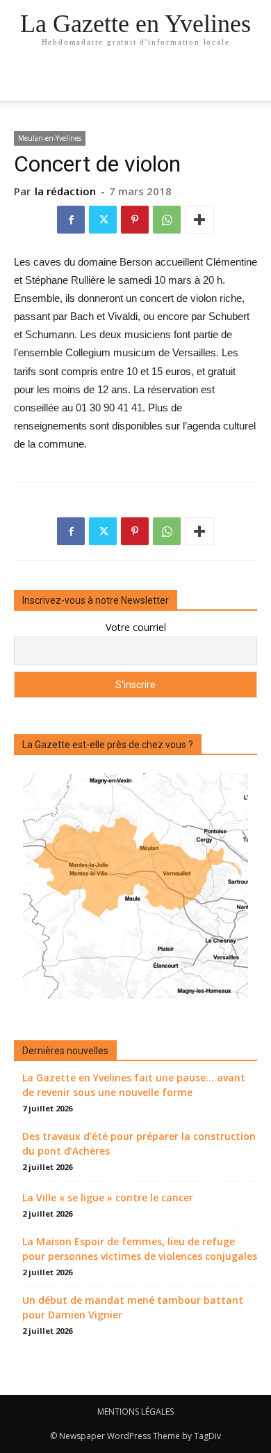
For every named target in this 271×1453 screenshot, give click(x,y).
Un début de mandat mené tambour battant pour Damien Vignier (132, 1307)
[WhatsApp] (167, 220)
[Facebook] (71, 220)
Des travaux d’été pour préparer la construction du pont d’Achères (139, 1143)
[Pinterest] (135, 220)
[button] (251, 81)
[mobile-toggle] (23, 81)
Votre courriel (136, 627)
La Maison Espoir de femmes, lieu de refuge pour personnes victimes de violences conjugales (139, 1249)
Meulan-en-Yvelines (49, 138)
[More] (199, 220)
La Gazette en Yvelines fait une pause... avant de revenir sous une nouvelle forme (133, 1085)
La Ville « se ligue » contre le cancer (107, 1197)
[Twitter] (103, 220)
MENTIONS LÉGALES (135, 1411)
